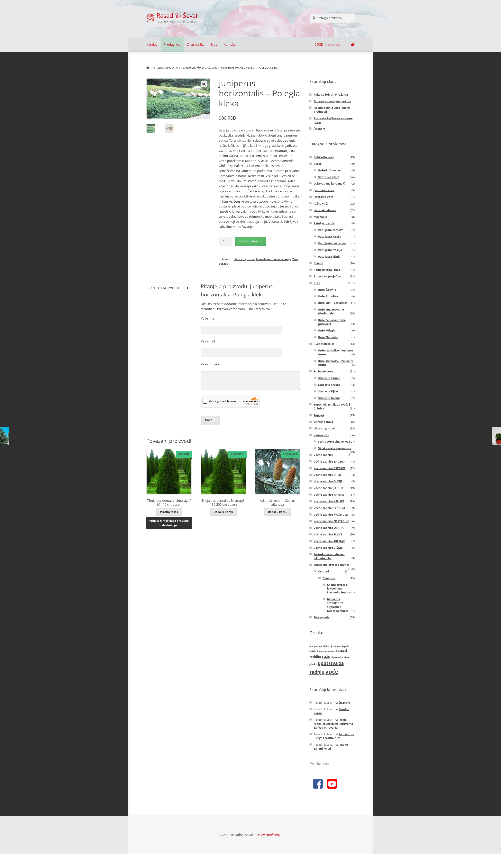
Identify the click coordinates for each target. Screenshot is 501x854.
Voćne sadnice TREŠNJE (329, 541)
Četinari (323, 571)
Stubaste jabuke (329, 378)
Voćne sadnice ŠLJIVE (328, 534)
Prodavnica (172, 44)
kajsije (312, 651)
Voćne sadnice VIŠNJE (328, 548)
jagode (345, 646)
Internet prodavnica (167, 67)
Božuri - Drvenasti (330, 170)
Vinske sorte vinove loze (334, 448)
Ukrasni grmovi (244, 259)
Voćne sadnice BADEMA (329, 461)
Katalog (152, 44)
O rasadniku (196, 44)
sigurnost (336, 657)
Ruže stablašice (324, 344)
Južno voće (321, 203)
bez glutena (315, 646)
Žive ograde (321, 617)
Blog (214, 44)
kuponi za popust (326, 651)
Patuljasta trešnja (330, 250)
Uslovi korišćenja (269, 835)
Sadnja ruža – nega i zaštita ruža (334, 736)
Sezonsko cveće (328, 177)
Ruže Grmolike (328, 296)
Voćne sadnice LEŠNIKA (329, 508)
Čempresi (329, 578)
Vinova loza (321, 435)
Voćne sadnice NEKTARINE (331, 521)
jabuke (337, 646)
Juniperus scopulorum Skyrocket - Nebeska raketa (337, 604)
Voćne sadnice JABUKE (329, 488)
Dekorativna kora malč (329, 183)
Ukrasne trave (323, 422)
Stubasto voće (323, 371)
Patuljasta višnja (329, 256)
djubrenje (328, 646)
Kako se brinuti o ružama (331, 94)
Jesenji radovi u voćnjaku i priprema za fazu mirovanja (333, 723)
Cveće (318, 164)
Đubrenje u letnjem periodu (332, 101)
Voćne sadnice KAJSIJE (329, 494)
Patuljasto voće (324, 223)
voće (331, 672)
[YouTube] (332, 783)
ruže (326, 656)
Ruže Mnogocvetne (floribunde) (331, 311)
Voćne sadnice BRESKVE (329, 468)
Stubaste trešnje (329, 398)
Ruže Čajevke (327, 290)
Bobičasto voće (324, 157)
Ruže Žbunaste (328, 337)
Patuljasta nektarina (332, 243)
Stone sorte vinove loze (334, 441)
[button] (204, 84)
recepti (341, 650)
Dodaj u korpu (250, 241)
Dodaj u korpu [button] (223, 512)
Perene (318, 263)
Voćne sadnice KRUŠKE (329, 501)
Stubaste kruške (329, 385)
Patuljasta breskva (330, 230)
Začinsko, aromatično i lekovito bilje (329, 556)
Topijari (319, 415)
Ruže (317, 283)
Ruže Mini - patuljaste (332, 303)
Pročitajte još (169, 512)
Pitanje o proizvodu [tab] (162, 288)
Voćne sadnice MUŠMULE (331, 514)
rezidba (315, 657)
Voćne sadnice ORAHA (329, 528)
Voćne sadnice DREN (327, 475)
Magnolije (320, 217)
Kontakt (229, 44)
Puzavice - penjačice (327, 276)
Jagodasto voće (324, 190)
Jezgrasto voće (323, 197)
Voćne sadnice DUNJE (328, 481)
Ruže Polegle (326, 330)
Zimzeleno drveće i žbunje (200, 67)
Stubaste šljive (328, 391)
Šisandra (319, 129)
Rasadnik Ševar (177, 15)
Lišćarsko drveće (325, 210)
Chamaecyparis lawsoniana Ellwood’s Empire (338, 588)
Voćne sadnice (323, 455)
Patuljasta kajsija (329, 236)
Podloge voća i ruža (327, 270)
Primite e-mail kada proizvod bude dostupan (169, 523)
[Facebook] (318, 783)
